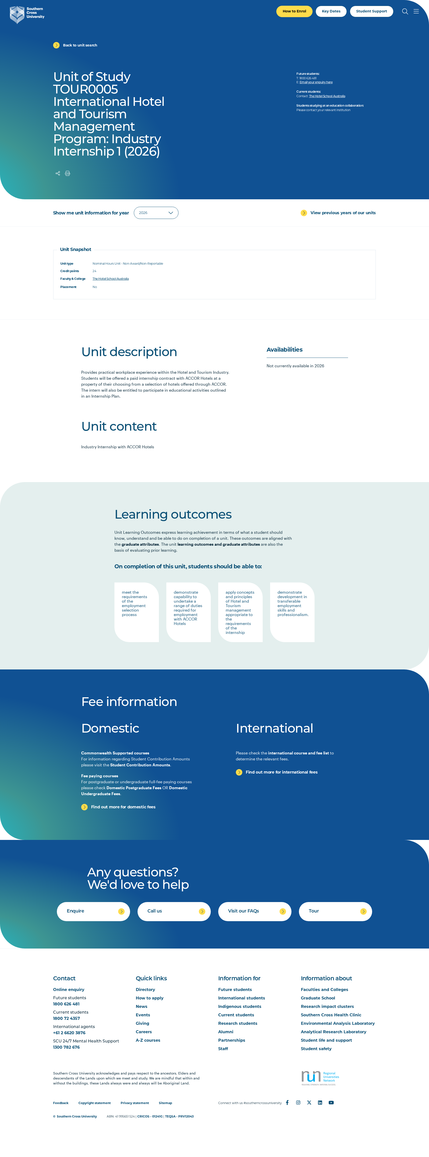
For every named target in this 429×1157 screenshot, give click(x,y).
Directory (145, 989)
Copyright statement (94, 1103)
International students (241, 998)
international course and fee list (298, 752)
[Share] (58, 173)
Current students (236, 1015)
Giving (142, 1023)
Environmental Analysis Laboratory (338, 1023)
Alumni (225, 1032)
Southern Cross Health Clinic (331, 1015)
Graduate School (318, 998)
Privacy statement (135, 1103)
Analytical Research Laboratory (333, 1032)
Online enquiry (68, 989)
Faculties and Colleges (324, 989)
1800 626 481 (66, 1004)
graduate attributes (140, 544)
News (141, 1006)
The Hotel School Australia (327, 96)
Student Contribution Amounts (140, 764)
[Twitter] (309, 1102)
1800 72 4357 (66, 1018)
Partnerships (231, 1040)
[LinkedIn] (320, 1102)
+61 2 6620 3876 (69, 1033)
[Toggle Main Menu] (416, 11)
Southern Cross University (77, 1116)
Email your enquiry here (316, 82)
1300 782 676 (66, 1047)
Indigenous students (239, 1006)
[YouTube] (330, 1102)
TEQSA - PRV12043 (179, 1116)
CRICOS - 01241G (150, 1116)
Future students (235, 989)
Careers (144, 1032)
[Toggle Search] (405, 11)
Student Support (371, 11)
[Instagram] (298, 1102)
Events (143, 1015)
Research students (237, 1023)
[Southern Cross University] (27, 15)
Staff (223, 1048)
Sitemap (165, 1103)
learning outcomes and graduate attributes (219, 544)
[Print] (67, 173)
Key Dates (331, 11)
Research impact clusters (327, 1006)
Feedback (61, 1103)
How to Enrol (294, 11)
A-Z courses (148, 1040)
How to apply (150, 998)
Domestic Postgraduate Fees (134, 787)
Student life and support (326, 1040)
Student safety (316, 1048)
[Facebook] (287, 1102)
